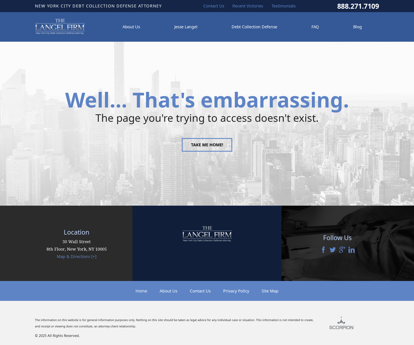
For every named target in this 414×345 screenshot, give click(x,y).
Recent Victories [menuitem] (247, 6)
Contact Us (200, 291)
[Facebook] (323, 250)
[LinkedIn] (352, 250)
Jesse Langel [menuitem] (185, 27)
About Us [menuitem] (131, 27)
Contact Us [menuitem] (213, 6)
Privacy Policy (236, 291)
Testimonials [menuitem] (284, 6)
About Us (168, 291)
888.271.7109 (358, 6)
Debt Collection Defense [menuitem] (254, 27)
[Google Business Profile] (342, 250)
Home (141, 291)
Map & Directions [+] (76, 256)
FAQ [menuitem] (315, 27)
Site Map (270, 291)
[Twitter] (333, 250)
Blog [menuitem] (357, 27)
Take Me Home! (207, 145)
